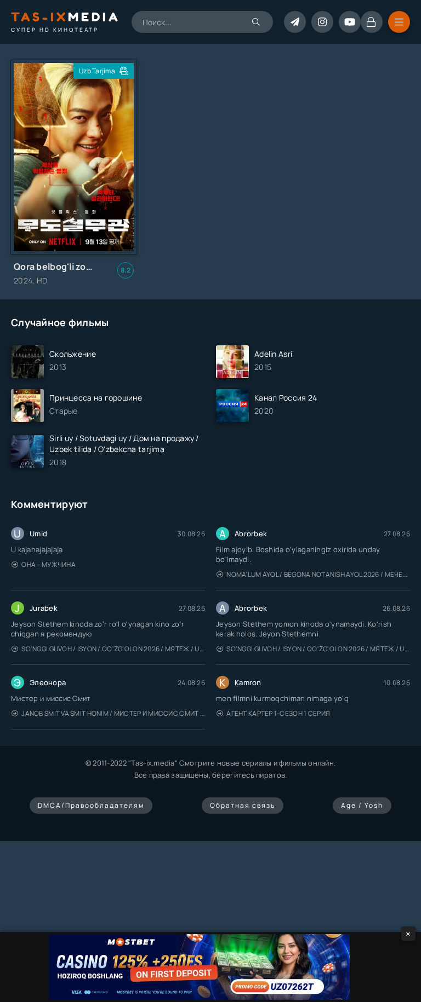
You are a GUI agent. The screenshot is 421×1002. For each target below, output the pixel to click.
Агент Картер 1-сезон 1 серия (278, 713)
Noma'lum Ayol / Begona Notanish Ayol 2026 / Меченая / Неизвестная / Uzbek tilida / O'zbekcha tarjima (318, 574)
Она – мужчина (48, 564)
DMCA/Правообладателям (91, 805)
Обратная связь (242, 805)
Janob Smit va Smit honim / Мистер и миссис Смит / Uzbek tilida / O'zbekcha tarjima (113, 713)
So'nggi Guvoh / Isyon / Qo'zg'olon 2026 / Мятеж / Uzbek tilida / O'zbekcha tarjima (113, 648)
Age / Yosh (362, 805)
